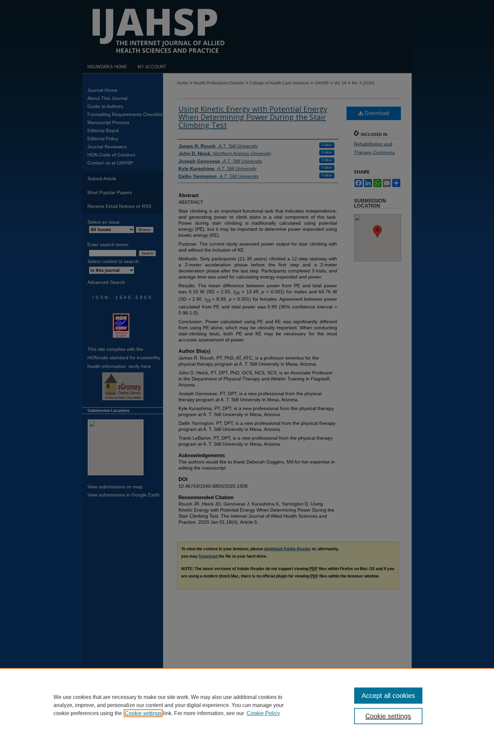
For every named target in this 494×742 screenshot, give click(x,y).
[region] (247, 705)
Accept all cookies (388, 695)
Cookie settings (143, 713)
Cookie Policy (263, 713)
